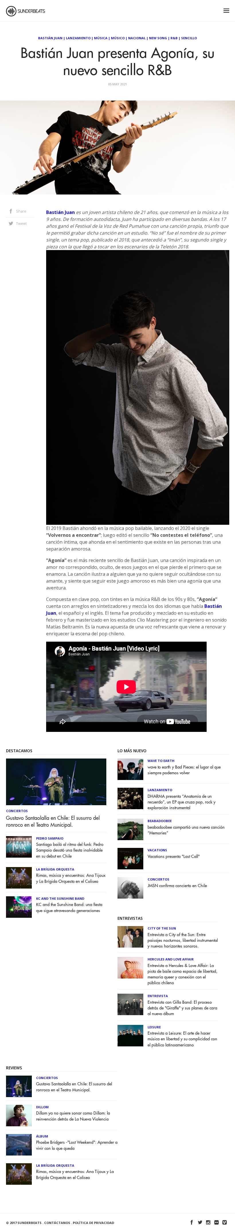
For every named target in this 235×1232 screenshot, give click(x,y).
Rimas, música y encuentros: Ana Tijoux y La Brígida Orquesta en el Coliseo (70, 878)
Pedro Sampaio (49, 838)
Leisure (154, 1027)
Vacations (157, 850)
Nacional (137, 38)
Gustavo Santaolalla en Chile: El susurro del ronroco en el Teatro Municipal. (53, 822)
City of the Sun (162, 928)
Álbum (42, 1136)
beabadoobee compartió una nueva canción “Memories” (186, 830)
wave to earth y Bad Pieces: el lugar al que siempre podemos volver (184, 770)
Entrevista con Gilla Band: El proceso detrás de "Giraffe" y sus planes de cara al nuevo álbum (182, 1008)
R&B (174, 38)
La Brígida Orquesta (55, 869)
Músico (118, 38)
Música (100, 38)
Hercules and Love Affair (171, 959)
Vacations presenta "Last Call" (174, 856)
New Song (158, 38)
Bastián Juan (50, 38)
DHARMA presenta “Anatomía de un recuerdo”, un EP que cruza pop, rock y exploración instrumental (182, 802)
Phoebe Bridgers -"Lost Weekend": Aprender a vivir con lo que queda (76, 1145)
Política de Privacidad (93, 1223)
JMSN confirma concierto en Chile (177, 886)
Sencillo (189, 38)
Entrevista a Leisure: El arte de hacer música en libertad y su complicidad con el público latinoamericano (182, 1039)
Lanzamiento (78, 38)
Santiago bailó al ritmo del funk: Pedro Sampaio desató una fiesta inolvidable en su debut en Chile (69, 850)
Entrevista (158, 996)
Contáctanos (57, 1223)
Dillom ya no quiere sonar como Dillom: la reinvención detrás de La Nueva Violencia (73, 1116)
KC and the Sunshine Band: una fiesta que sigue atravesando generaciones (69, 908)
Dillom (42, 1107)
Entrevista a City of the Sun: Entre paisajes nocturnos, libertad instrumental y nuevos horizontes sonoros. (183, 940)
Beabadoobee (160, 821)
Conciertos (17, 811)
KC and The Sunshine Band (60, 898)
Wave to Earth (161, 761)
